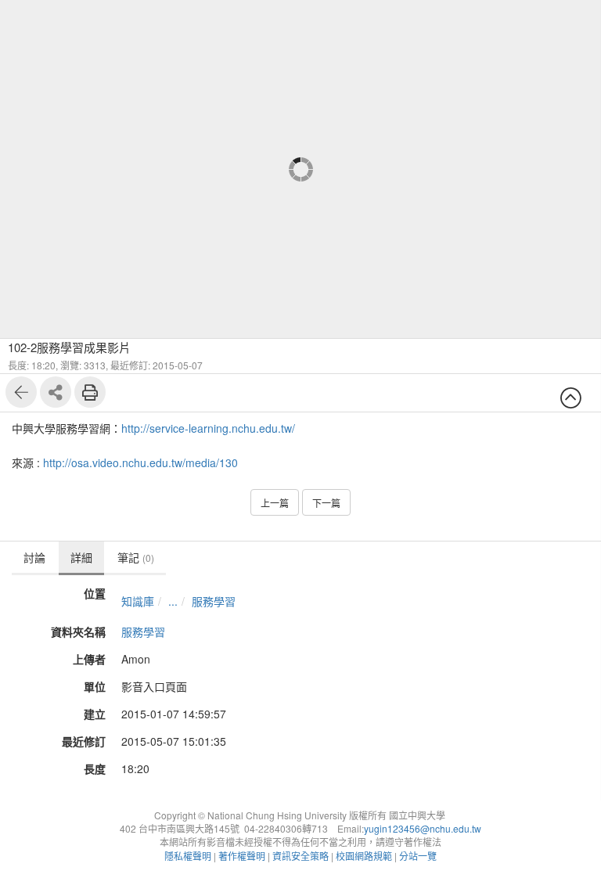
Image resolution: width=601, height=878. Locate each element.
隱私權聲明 (187, 855)
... (173, 601)
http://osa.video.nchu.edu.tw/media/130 (140, 462)
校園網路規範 (364, 855)
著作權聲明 (241, 855)
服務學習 (214, 601)
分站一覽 (418, 855)
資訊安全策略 (300, 855)
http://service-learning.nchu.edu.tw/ (208, 428)
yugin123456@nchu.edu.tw (422, 828)
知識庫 (137, 601)
